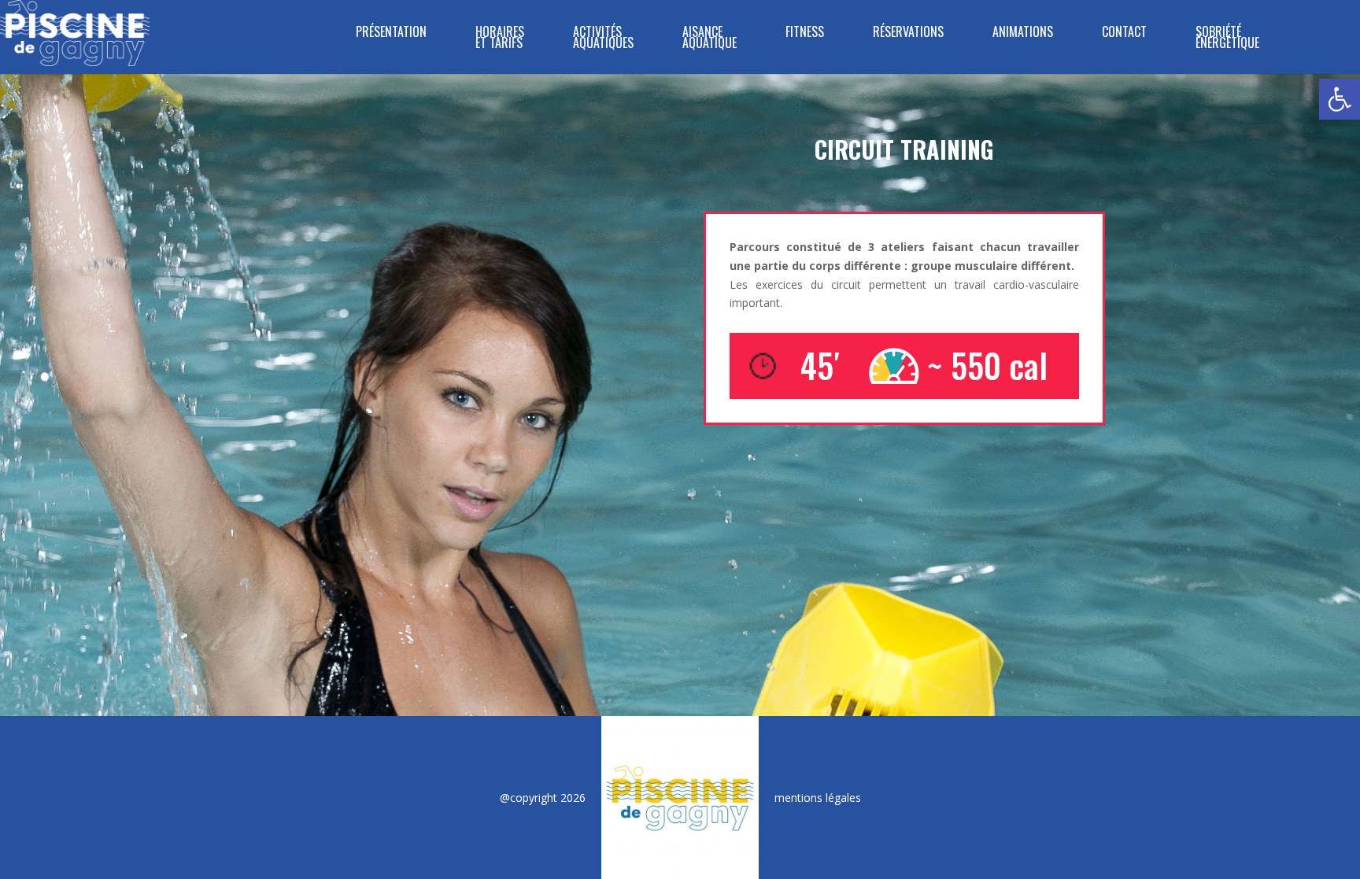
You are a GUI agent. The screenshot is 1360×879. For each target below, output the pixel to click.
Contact (1124, 33)
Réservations (908, 33)
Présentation (391, 33)
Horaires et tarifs (499, 39)
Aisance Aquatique (709, 39)
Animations (1022, 33)
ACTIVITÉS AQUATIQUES (603, 39)
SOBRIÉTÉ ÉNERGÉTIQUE (1227, 39)
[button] (1339, 99)
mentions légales (817, 797)
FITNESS (804, 33)
